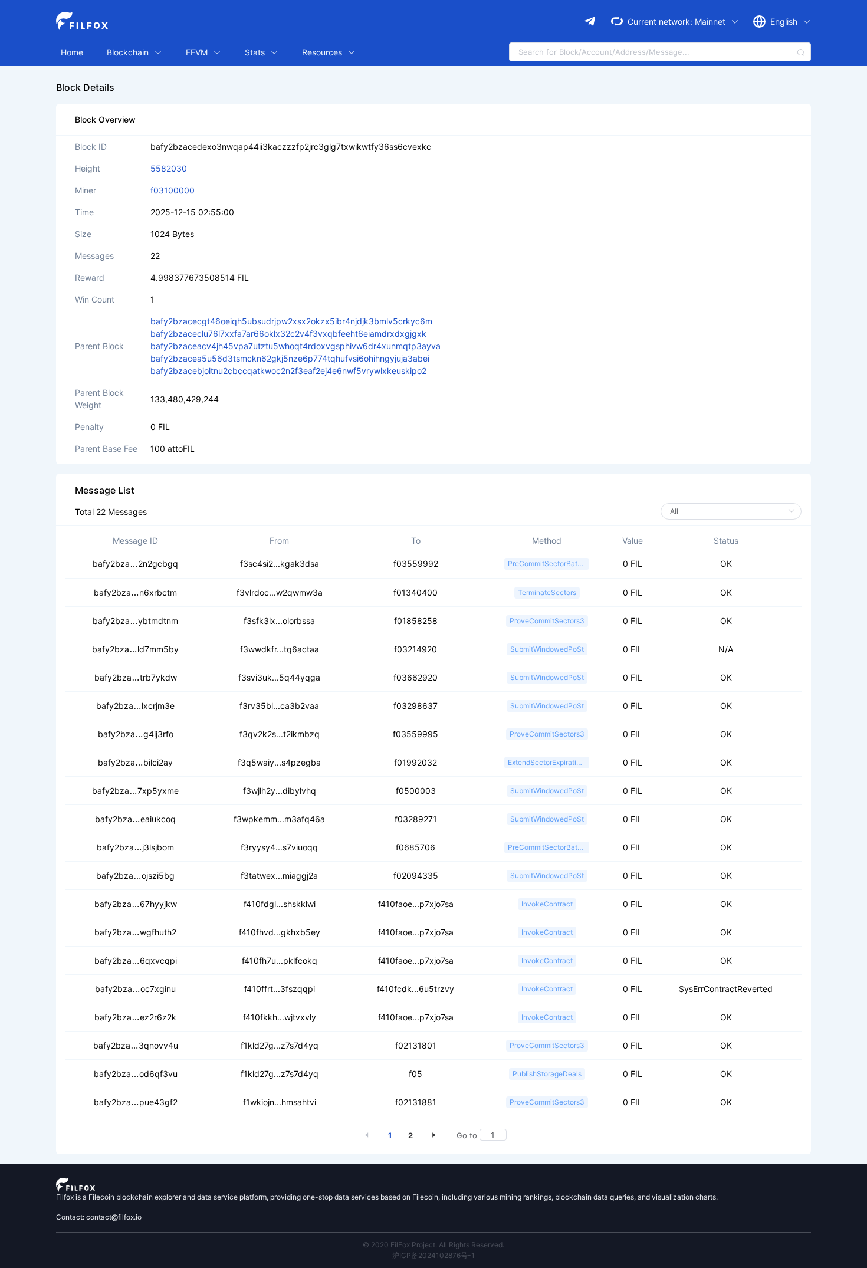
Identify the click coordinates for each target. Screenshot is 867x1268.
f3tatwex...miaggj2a (279, 875)
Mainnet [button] (711, 22)
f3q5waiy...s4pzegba (279, 762)
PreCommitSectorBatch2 (548, 563)
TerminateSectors (547, 592)
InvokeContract (547, 903)
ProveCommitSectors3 (547, 620)
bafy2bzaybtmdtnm (135, 621)
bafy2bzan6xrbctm (135, 592)
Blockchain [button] (129, 52)
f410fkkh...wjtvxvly (279, 1017)
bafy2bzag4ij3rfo (135, 734)
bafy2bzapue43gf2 (136, 1102)
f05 (415, 1074)
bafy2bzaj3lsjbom (135, 847)
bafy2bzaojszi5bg (135, 875)
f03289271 (416, 819)
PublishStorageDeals (547, 1073)
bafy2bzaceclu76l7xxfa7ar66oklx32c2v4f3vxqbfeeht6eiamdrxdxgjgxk (288, 334)
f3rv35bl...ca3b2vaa (279, 706)
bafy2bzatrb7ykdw (135, 677)
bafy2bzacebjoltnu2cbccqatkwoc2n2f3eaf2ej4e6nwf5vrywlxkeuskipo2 (288, 371)
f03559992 (415, 564)
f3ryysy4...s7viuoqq (279, 847)
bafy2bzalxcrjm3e (135, 706)
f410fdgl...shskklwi (280, 904)
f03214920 (415, 649)
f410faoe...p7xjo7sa (416, 904)
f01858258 (416, 621)
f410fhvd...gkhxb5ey (279, 932)
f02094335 (415, 875)
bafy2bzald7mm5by (135, 649)
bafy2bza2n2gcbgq (135, 564)
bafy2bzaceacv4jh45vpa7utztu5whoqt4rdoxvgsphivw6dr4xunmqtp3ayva (295, 346)
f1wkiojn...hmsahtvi (279, 1102)
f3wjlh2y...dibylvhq (279, 791)
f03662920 (415, 677)
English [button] (785, 22)
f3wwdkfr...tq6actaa (279, 649)
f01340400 (415, 592)
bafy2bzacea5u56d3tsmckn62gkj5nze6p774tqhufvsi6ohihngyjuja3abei (289, 358)
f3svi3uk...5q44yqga (279, 677)
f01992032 (415, 762)
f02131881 (415, 1102)
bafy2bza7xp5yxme (135, 791)
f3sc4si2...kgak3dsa (279, 564)
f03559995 (415, 734)
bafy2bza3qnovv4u (135, 1045)
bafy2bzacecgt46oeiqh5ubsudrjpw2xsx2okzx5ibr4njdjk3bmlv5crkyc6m (291, 321)
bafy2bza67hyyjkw (135, 904)
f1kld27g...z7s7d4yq (279, 1045)
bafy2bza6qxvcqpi (135, 960)
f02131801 (415, 1045)
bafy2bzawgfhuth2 (135, 932)
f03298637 (415, 706)
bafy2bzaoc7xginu (135, 989)
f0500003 (416, 791)
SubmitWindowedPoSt (547, 649)
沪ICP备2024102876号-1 (433, 1255)
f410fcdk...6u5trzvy (415, 989)
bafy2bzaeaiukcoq (135, 819)
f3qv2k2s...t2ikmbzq (279, 734)
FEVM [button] (198, 52)
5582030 (168, 168)
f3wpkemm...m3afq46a (279, 819)
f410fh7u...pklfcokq (279, 960)
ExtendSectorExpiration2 (548, 762)
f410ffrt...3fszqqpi (279, 989)
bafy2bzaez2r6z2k (135, 1017)
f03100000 (172, 190)
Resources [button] (323, 52)
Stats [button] (256, 52)
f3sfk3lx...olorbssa (279, 621)
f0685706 (415, 847)
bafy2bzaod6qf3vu (136, 1074)
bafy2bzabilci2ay (135, 762)
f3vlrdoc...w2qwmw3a (280, 592)
